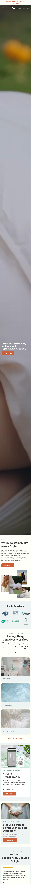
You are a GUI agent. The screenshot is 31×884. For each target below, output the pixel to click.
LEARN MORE (9, 793)
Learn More (8, 565)
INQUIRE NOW (10, 840)
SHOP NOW (7, 353)
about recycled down (15, 738)
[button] (3, 8)
